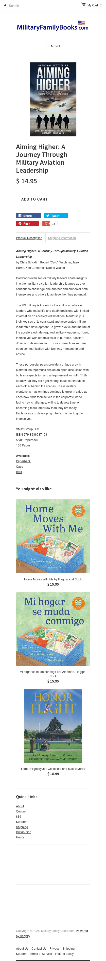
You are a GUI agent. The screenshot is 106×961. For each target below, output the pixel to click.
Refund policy (64, 953)
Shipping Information (62, 238)
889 (18, 816)
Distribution (23, 832)
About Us (22, 948)
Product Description (29, 238)
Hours (20, 837)
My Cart (95, 5)
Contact (21, 811)
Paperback (23, 461)
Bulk (19, 472)
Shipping (22, 827)
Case (19, 466)
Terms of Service (41, 953)
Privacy (54, 948)
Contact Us (39, 948)
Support (21, 821)
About (20, 806)
